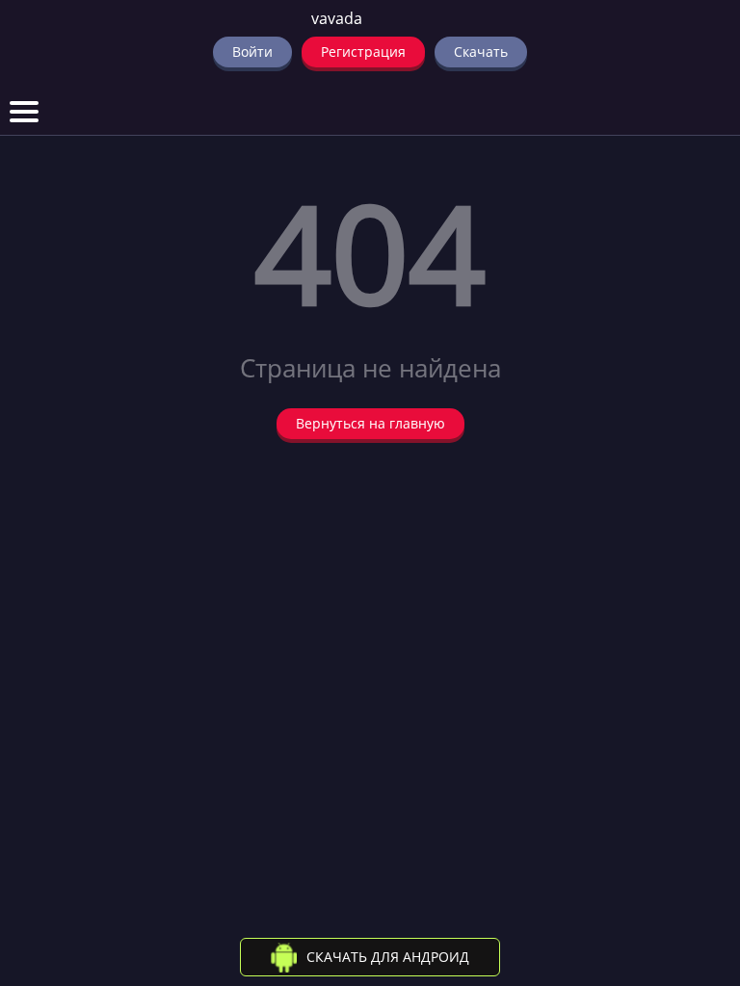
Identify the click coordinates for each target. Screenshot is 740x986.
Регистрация (363, 51)
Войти (252, 51)
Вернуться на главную (370, 423)
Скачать (481, 51)
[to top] (696, 870)
